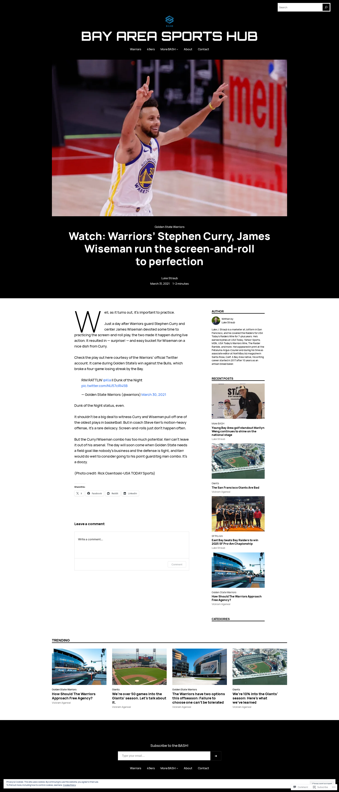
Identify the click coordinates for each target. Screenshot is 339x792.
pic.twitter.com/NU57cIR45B (104, 385)
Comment (176, 564)
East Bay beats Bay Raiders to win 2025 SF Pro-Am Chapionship (235, 541)
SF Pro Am (217, 536)
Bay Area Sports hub (169, 36)
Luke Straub (169, 278)
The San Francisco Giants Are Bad (235, 487)
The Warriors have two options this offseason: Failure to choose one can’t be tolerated (198, 698)
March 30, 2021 (153, 394)
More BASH (218, 423)
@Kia (107, 380)
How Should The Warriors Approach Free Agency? (237, 598)
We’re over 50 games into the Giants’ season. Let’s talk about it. (139, 698)
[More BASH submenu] (177, 49)
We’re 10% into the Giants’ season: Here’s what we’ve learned (255, 698)
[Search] (326, 7)
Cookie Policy (69, 785)
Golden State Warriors (170, 227)
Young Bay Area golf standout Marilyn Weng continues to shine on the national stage (238, 431)
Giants (215, 483)
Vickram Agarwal (221, 491)
